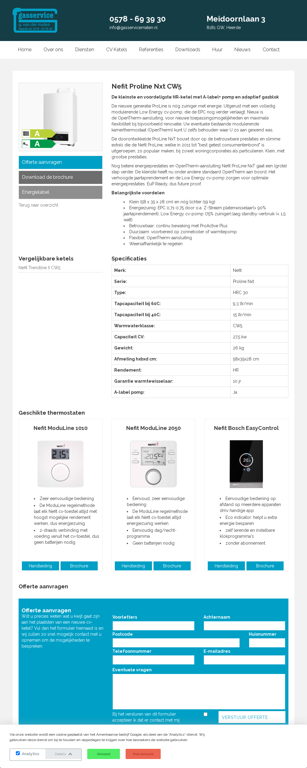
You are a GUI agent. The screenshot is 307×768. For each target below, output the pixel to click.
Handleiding (40, 565)
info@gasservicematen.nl (133, 27)
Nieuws (242, 49)
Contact (271, 49)
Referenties (151, 49)
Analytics (30, 754)
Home (24, 49)
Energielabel (35, 192)
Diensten (84, 49)
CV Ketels (116, 49)
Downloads (187, 49)
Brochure (79, 565)
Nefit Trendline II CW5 (39, 267)
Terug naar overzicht (38, 205)
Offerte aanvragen (42, 162)
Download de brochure (47, 177)
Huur (217, 49)
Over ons (53, 49)
